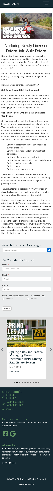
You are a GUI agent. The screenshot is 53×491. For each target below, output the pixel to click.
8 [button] (33, 382)
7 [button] (30, 382)
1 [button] (14, 382)
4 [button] (22, 382)
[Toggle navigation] (46, 3)
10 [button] (38, 382)
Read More (14, 371)
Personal (33, 299)
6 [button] (28, 382)
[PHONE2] (11, 398)
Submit (7, 308)
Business (9, 299)
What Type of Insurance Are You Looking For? (23, 296)
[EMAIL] (10, 409)
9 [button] (36, 382)
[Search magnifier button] (49, 250)
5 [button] (25, 382)
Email (5, 275)
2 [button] (17, 382)
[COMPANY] (11, 3)
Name (5, 264)
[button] (2, 349)
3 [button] (19, 382)
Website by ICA (26, 484)
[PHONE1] (11, 395)
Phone (6, 285)
